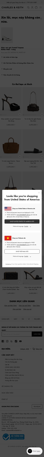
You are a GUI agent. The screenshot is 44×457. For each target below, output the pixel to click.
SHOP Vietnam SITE (22, 251)
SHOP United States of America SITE (22, 221)
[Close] (39, 192)
